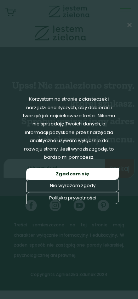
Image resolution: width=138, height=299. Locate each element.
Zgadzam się (72, 173)
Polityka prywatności (72, 197)
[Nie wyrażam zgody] (129, 24)
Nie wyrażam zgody (73, 185)
